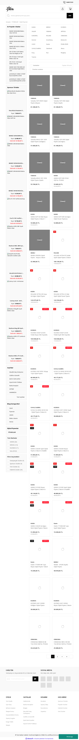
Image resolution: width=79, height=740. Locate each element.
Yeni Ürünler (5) (14, 467)
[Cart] (70, 9)
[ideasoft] (29, 739)
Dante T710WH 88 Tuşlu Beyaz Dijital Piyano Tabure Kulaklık (39, 566)
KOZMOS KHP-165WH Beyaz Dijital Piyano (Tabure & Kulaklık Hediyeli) (62, 604)
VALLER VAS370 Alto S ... (16, 273)
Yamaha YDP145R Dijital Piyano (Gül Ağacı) (61, 140)
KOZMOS (33, 330)
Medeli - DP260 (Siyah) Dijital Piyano (61, 566)
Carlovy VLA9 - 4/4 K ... (16, 301)
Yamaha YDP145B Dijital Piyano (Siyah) (61, 102)
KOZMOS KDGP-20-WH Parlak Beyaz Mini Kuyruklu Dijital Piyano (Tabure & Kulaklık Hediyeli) (39, 334)
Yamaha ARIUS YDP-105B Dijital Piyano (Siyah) (39, 179)
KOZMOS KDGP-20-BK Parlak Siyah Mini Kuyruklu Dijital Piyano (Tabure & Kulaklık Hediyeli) (62, 334)
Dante (55, 523)
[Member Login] (62, 9)
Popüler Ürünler (62, 704)
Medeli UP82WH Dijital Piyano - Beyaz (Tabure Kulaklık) (38, 257)
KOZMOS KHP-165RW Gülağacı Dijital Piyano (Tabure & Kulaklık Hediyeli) (39, 604)
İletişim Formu (10, 711)
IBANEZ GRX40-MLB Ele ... (16, 163)
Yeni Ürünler (61, 711)
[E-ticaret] (39, 739)
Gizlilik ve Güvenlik (28, 717)
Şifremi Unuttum (10, 708)
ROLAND (56, 253)
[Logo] (10, 9)
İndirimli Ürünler (62, 708)
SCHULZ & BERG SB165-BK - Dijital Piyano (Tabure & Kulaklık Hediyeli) (39, 411)
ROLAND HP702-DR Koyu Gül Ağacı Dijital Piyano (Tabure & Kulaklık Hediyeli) (39, 295)
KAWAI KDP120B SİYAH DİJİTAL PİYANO (61, 179)
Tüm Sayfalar (20, 397)
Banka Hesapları (28, 704)
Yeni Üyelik (9, 701)
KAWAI (56, 175)
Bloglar (25, 708)
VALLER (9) (13, 451)
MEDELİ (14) (14, 445)
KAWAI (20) (13, 442)
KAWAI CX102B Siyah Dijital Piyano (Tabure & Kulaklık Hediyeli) (62, 488)
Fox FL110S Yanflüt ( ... (16, 218)
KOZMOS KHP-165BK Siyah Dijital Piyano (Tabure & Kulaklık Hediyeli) (62, 411)
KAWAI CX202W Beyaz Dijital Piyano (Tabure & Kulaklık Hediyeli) (61, 450)
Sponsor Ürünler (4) (16, 464)
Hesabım (43, 701)
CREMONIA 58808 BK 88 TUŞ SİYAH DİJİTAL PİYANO (39, 643)
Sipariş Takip (44, 704)
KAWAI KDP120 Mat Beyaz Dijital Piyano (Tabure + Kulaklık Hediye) (39, 218)
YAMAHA (33, 98)
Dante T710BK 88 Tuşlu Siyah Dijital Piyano (61, 527)
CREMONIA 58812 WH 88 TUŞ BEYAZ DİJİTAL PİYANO (62, 643)
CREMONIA (34, 639)
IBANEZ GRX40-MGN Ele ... (16, 191)
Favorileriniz (44, 708)
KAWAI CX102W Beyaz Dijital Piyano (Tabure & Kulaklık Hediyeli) (38, 488)
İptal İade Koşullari (28, 720)
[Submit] (35, 678)
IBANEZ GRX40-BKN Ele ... (16, 136)
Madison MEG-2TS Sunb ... (16, 356)
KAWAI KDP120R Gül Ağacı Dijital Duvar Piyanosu (62, 218)
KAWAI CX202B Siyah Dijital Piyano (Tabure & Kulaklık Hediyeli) (39, 450)
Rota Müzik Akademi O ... (16, 110)
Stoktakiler (36, 65)
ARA (69, 16)
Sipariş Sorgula (10, 718)
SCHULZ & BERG (58, 369)
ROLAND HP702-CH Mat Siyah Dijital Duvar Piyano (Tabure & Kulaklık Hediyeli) (62, 295)
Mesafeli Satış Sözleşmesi (27, 712)
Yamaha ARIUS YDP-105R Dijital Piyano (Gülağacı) (39, 140)
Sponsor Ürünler (63, 701)
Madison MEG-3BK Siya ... (16, 246)
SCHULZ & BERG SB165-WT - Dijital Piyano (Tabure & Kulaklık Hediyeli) (62, 372)
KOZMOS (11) (14, 448)
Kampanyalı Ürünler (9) (17, 461)
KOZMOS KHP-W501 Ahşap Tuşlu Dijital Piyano (39, 372)
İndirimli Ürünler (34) (16, 470)
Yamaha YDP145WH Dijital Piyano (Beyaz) (39, 102)
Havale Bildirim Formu (12, 715)
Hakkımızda (26, 701)
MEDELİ (33, 253)
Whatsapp (70, 737)
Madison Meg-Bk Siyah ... (16, 328)
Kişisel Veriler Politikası (30, 724)
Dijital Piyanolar (24, 22)
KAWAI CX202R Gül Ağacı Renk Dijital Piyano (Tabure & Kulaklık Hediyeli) (39, 527)
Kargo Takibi (9, 722)
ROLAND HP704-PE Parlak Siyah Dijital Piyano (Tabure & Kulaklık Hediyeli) (62, 257)
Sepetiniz (43, 711)
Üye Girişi (8, 704)
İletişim (8, 725)
